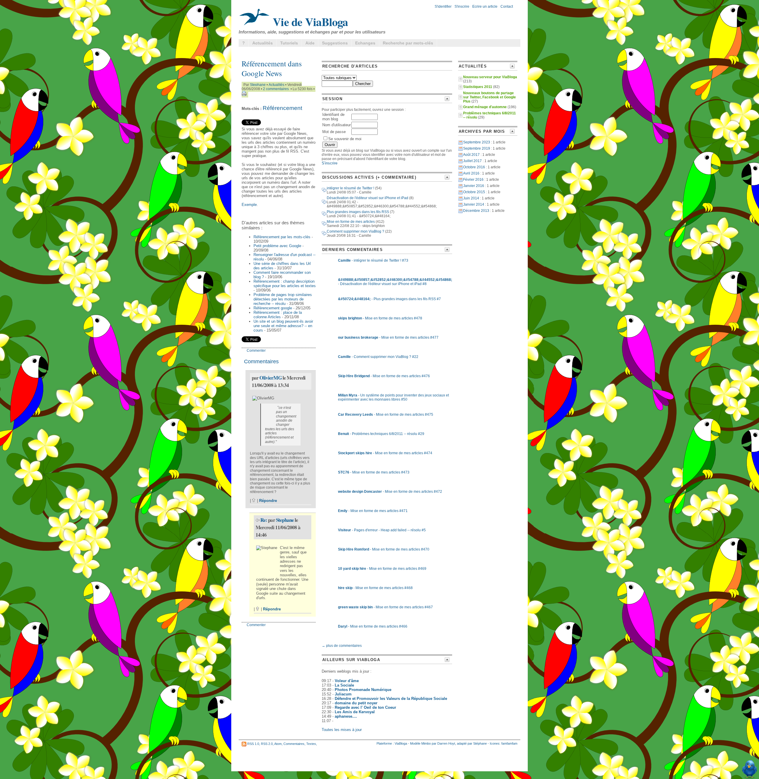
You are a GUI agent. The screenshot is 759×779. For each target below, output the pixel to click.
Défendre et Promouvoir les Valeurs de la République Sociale (391, 698)
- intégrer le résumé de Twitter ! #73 (373, 260)
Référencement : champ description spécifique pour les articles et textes (284, 283)
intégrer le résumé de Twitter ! (350, 188)
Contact (506, 6)
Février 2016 (473, 179)
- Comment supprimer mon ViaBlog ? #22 (378, 357)
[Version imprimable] (244, 94)
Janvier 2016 (473, 186)
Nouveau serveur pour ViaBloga (490, 77)
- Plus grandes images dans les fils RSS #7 (389, 299)
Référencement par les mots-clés (281, 237)
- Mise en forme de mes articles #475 (385, 414)
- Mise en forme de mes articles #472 (390, 492)
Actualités (262, 43)
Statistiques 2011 (477, 87)
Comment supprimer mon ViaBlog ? (355, 231)
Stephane (258, 85)
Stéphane (480, 743)
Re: (264, 520)
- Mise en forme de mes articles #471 (373, 511)
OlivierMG (270, 377)
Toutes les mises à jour (342, 729)
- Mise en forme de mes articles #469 (382, 569)
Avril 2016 (471, 173)
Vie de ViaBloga (309, 21)
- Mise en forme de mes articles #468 (375, 588)
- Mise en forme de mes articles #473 (373, 472)
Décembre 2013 (476, 211)
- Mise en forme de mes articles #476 (384, 376)
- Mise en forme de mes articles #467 (385, 607)
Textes (311, 744)
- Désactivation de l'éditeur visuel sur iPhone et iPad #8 (395, 282)
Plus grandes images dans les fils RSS (358, 212)
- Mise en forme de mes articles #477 (388, 337)
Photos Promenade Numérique (363, 689)
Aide (310, 43)
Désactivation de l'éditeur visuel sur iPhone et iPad (367, 198)
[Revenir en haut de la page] (254, 500)
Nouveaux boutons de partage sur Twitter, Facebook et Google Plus (489, 97)
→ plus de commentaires (342, 646)
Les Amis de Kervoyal (355, 712)
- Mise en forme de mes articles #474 (385, 453)
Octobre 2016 (474, 167)
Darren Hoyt (446, 743)
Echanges (365, 43)
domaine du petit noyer (356, 703)
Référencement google (272, 308)
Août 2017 (471, 155)
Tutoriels (289, 43)
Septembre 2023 (476, 142)
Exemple (249, 204)
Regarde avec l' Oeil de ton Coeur (365, 707)
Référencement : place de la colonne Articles (277, 314)
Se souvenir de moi (344, 139)
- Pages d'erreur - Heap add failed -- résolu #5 (382, 530)
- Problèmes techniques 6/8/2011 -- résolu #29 (381, 434)
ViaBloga (401, 743)
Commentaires (293, 744)
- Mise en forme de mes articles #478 (380, 318)
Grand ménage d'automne (485, 107)
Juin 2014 (471, 198)
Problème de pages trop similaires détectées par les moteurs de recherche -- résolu (282, 299)
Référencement (282, 108)
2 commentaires (276, 89)
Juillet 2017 (472, 161)
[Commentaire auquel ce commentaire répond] (257, 520)
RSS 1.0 (253, 744)
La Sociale (344, 685)
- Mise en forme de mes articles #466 (372, 626)
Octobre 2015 (474, 192)
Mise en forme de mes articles (351, 222)
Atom (278, 744)
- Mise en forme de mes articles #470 (383, 549)
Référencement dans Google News (272, 68)
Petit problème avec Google (277, 246)
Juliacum (343, 694)
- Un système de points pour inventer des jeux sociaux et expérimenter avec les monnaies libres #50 (393, 397)
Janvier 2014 (473, 204)
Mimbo (426, 743)
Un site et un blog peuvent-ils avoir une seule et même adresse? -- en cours (283, 325)
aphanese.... (346, 716)
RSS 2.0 (267, 744)
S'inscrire (462, 6)
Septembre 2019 (476, 148)
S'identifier (443, 6)
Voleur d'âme (347, 681)
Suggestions (335, 43)
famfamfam (509, 743)
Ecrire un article (485, 6)
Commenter (256, 350)
